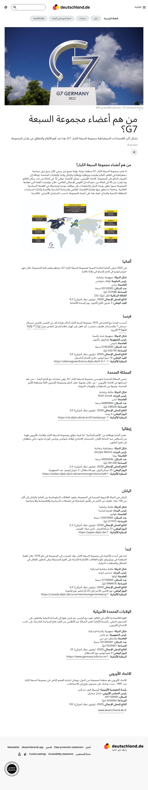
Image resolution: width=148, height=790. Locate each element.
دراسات (82, 18)
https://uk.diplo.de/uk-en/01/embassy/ (82, 417)
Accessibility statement (60, 754)
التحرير (49, 747)
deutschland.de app (33, 747)
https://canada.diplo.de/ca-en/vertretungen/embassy (73, 594)
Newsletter (14, 747)
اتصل (88, 747)
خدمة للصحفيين (83, 754)
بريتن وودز (41, 326)
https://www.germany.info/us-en (86, 656)
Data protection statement (68, 747)
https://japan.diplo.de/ (92, 532)
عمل (96, 18)
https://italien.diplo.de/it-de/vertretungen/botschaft (74, 474)
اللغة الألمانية (39, 18)
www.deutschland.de (111, 710)
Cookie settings (37, 754)
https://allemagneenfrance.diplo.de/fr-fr (78, 361)
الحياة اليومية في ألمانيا (61, 18)
